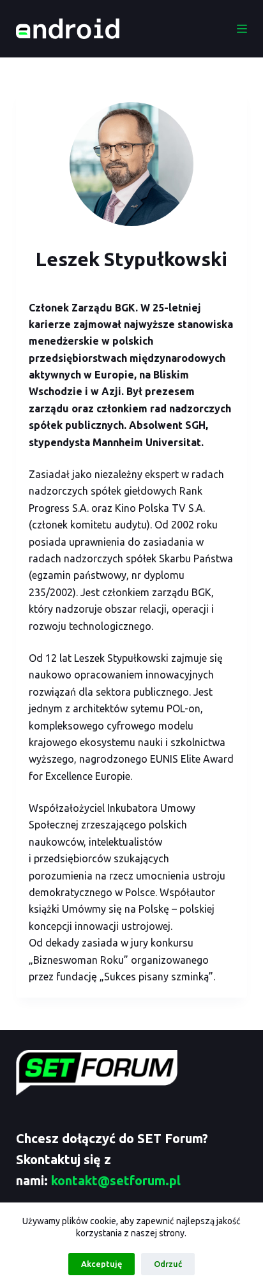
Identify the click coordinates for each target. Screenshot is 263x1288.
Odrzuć (168, 1263)
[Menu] (242, 29)
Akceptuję (101, 1263)
